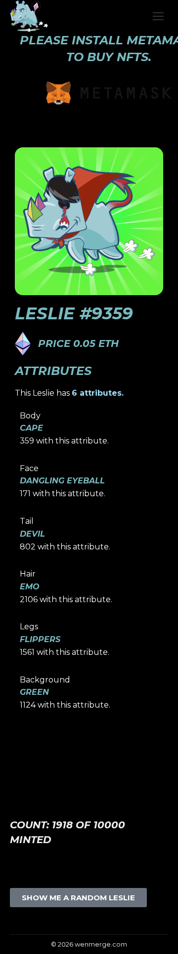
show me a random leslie (78, 897)
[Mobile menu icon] (158, 16)
